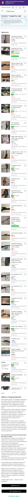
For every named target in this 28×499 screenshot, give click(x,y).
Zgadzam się (15, 485)
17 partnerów (10, 424)
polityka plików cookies (7, 479)
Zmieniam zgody (14, 496)
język (15, 392)
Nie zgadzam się (15, 491)
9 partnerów (16, 426)
